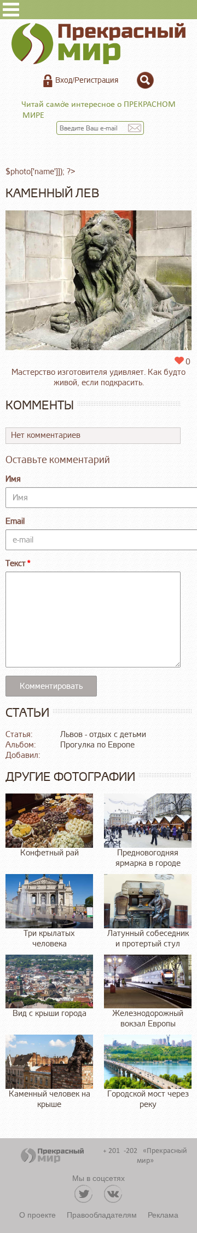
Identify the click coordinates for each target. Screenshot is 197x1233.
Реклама (163, 1214)
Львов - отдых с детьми (103, 734)
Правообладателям (102, 1214)
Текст (15, 563)
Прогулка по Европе (97, 745)
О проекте (37, 1214)
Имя (13, 479)
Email (15, 521)
